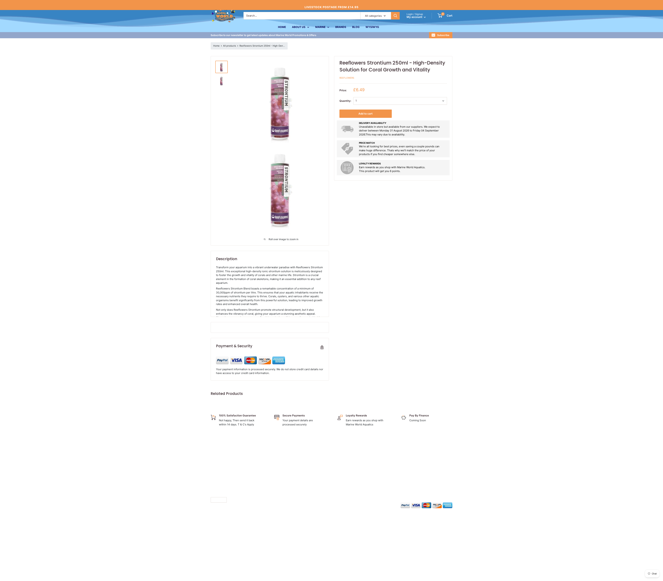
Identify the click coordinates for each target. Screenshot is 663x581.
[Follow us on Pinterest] (347, 504)
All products (229, 45)
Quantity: (345, 100)
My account (415, 17)
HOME (282, 27)
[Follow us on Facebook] (328, 504)
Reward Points (320, 474)
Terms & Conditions (324, 458)
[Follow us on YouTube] (354, 504)
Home (216, 45)
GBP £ (216, 500)
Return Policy (320, 469)
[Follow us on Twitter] (334, 504)
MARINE (320, 27)
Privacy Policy (320, 464)
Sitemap (317, 485)
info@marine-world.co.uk (227, 483)
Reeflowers (346, 77)
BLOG (355, 27)
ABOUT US (298, 27)
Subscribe (443, 35)
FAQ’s (315, 480)
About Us (317, 448)
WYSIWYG (372, 27)
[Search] (395, 15)
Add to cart (365, 113)
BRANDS (340, 27)
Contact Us (318, 453)
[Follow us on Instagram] (341, 504)
